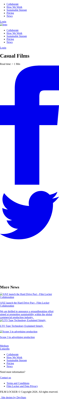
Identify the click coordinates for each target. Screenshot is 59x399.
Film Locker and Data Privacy (22, 386)
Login (3, 21)
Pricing (10, 13)
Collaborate (13, 4)
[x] (29, 244)
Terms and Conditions (18, 383)
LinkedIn (5, 348)
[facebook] (29, 183)
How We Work (14, 7)
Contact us (5, 377)
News (10, 16)
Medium (4, 345)
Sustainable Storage (17, 10)
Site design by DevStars (13, 397)
